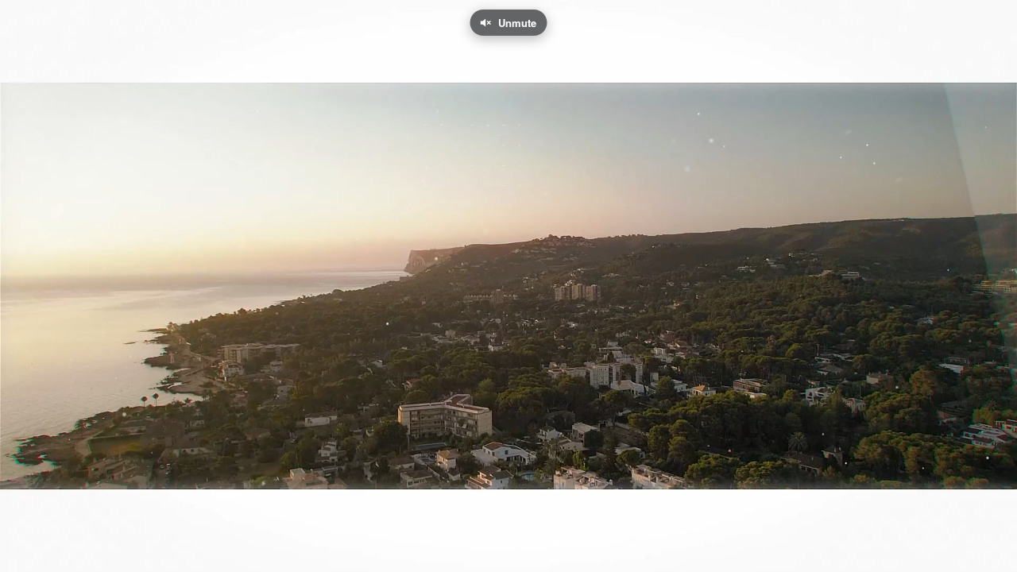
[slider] (508, 528)
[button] (25, 552)
